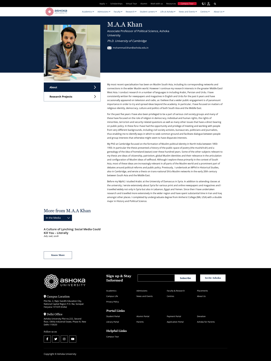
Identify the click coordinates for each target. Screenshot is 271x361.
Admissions (141, 290)
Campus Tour (187, 4)
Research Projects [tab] (61, 96)
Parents (140, 321)
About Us (201, 296)
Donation (201, 316)
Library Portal (112, 321)
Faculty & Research (176, 290)
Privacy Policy (112, 301)
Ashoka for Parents (206, 321)
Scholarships (116, 4)
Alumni (143, 4)
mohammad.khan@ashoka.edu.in (130, 47)
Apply (102, 4)
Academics (111, 290)
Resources (171, 4)
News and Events (144, 296)
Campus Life (112, 296)
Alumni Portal (142, 316)
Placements (202, 290)
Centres (170, 296)
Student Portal (113, 316)
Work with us (157, 4)
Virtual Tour (131, 4)
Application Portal (175, 321)
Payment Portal (174, 316)
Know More (58, 255)
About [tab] (53, 87)
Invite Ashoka (213, 278)
